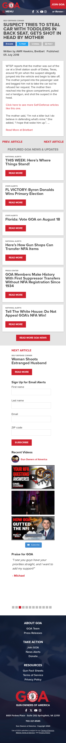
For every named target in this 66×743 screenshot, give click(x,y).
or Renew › (58, 11)
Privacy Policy (33, 679)
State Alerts (11, 186)
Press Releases (33, 633)
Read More (16, 173)
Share (10, 44)
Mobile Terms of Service (25, 733)
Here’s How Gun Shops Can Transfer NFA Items (29, 247)
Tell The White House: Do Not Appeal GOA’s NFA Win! (30, 313)
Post (23, 44)
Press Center (11, 271)
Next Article (54, 141)
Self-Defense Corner (13, 21)
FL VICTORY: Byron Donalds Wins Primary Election (29, 192)
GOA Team (33, 628)
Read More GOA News (33, 337)
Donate (33, 656)
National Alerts (13, 157)
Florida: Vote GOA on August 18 (32, 219)
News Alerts (33, 652)
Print (50, 44)
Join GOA (58, 4)
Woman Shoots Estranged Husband (29, 361)
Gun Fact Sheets (33, 670)
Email (36, 44)
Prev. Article (12, 141)
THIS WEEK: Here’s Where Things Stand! (28, 162)
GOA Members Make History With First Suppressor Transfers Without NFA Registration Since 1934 (32, 280)
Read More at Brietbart (19, 130)
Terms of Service (33, 675)
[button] (13, 607)
